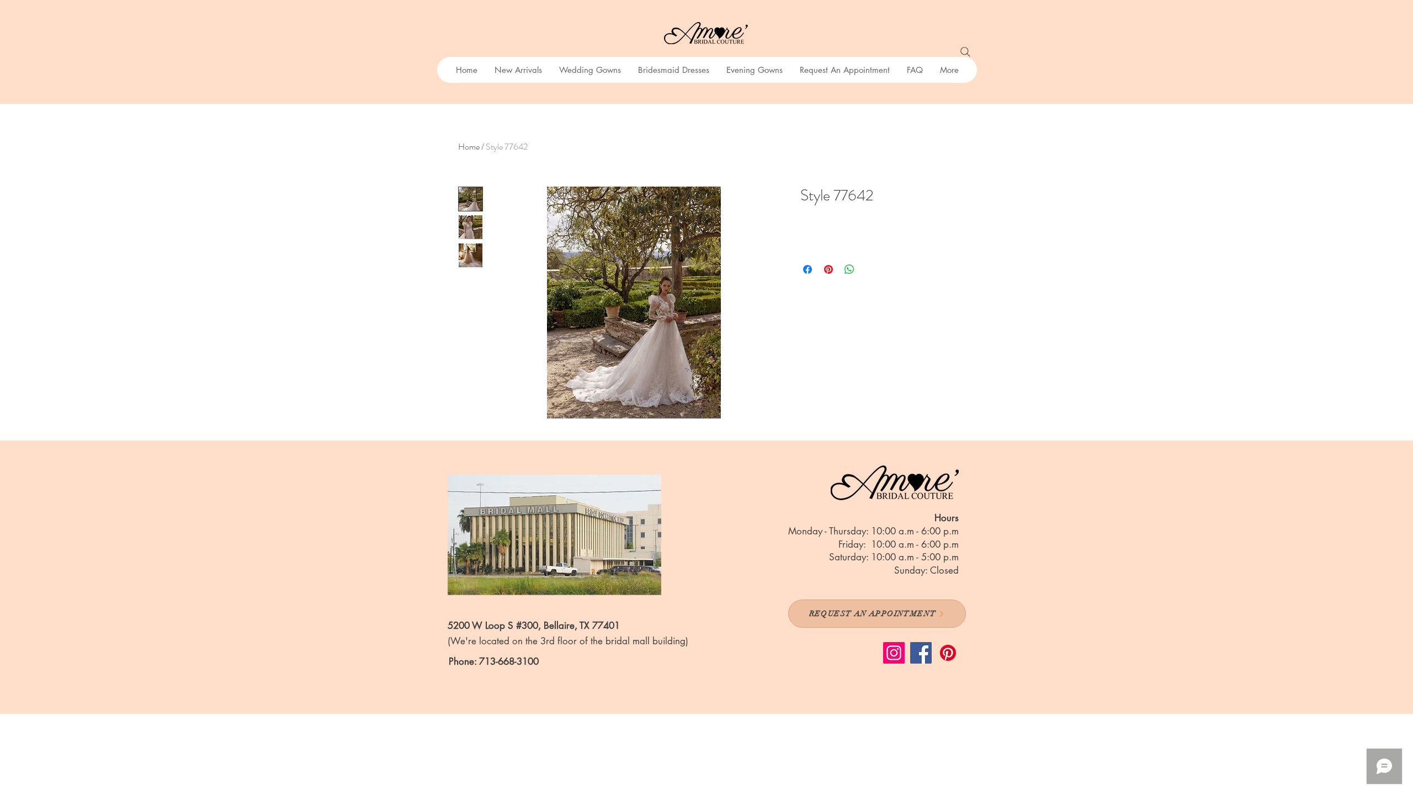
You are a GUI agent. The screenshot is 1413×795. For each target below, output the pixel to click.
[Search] (965, 51)
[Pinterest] (948, 653)
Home (469, 146)
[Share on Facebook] (807, 269)
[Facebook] (921, 653)
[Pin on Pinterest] (828, 269)
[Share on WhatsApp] (849, 269)
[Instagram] (894, 653)
